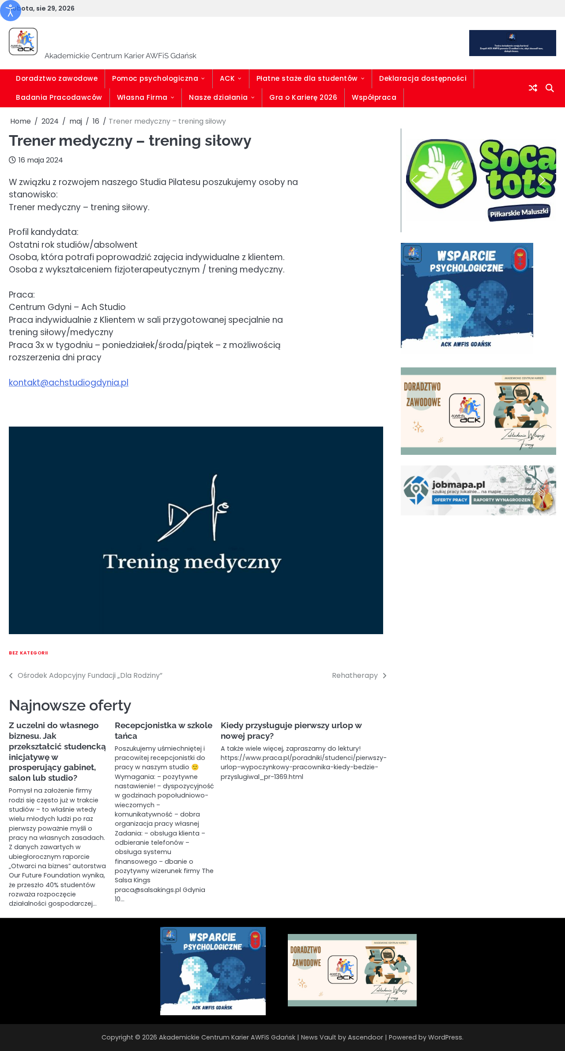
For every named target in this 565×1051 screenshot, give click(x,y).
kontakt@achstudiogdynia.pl (68, 383)
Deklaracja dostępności (423, 78)
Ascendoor (365, 1037)
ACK (227, 78)
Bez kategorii (28, 652)
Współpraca (374, 97)
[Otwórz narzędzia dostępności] (10, 10)
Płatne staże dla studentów (307, 78)
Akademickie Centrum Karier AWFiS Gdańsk (252, 37)
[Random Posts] (533, 88)
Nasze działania (218, 97)
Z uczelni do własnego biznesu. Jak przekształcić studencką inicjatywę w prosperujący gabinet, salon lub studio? (57, 751)
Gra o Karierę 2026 (303, 97)
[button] (414, 180)
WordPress (445, 1037)
